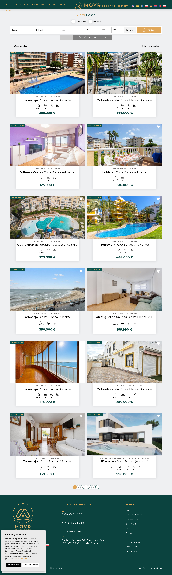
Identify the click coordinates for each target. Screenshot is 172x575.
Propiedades (37, 4)
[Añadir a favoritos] (81, 54)
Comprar (51, 4)
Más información (20, 558)
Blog (16, 10)
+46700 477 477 (73, 513)
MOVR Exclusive (107, 6)
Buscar (151, 30)
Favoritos (131, 551)
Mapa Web (60, 568)
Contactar (123, 6)
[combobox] (23, 30)
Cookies (50, 568)
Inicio (8, 4)
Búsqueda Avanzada (94, 37)
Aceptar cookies (13, 565)
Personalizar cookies (31, 565)
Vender (61, 4)
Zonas (9, 10)
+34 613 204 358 (73, 522)
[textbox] (24, 30)
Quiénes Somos (21, 4)
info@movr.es (71, 531)
